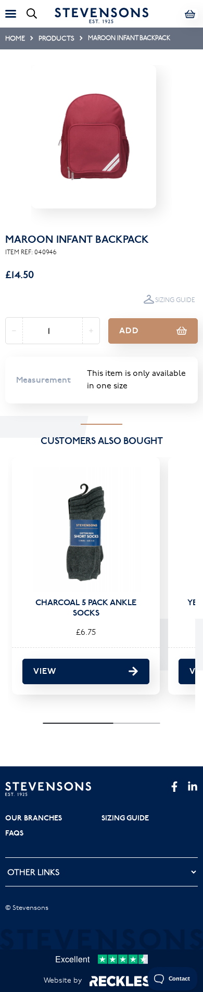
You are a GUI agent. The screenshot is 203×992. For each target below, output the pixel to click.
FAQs (14, 833)
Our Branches (33, 818)
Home (15, 38)
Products (56, 38)
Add (129, 330)
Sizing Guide (175, 299)
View (44, 671)
